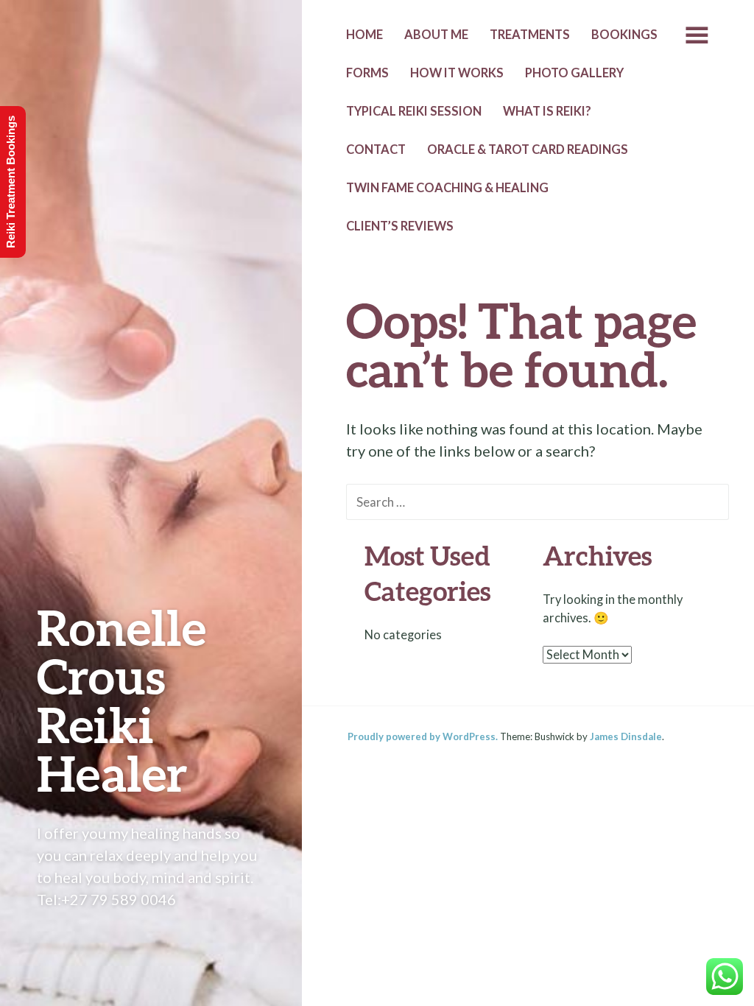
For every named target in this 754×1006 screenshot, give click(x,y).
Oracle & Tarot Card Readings (527, 149)
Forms (367, 73)
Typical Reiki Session (414, 111)
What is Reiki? (547, 111)
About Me (436, 34)
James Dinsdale (626, 736)
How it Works (457, 73)
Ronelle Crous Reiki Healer (121, 700)
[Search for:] (537, 501)
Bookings (624, 34)
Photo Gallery (574, 73)
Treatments (530, 34)
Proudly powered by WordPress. (423, 736)
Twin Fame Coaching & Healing (447, 187)
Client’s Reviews (400, 226)
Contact (376, 149)
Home (364, 34)
